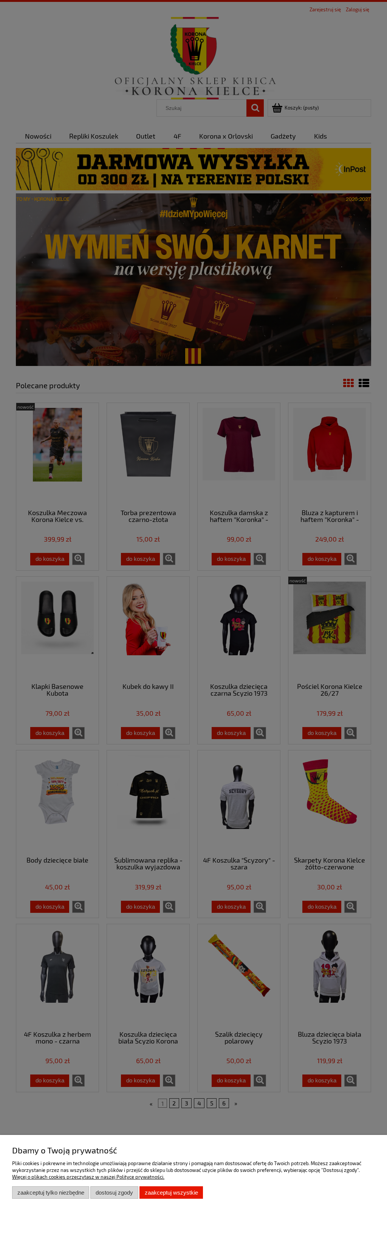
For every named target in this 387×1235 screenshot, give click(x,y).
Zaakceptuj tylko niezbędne (50, 1192)
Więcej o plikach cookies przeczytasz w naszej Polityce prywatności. (88, 1177)
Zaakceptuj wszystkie (171, 1192)
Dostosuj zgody (114, 1192)
